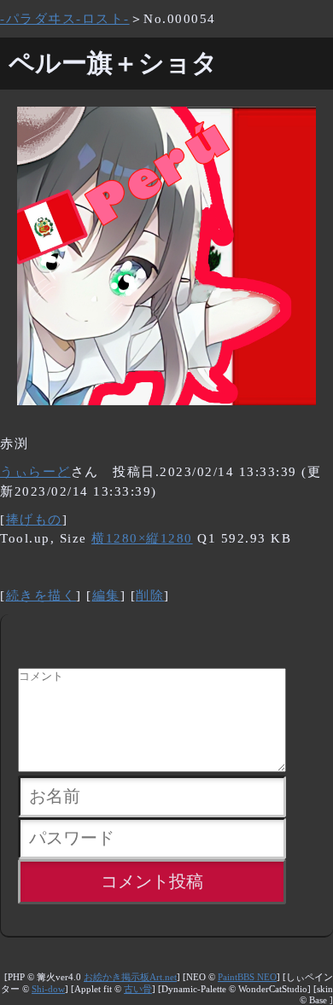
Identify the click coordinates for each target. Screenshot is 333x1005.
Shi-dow (48, 989)
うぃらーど (35, 472)
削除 (150, 595)
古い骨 (138, 989)
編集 (106, 595)
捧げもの (34, 519)
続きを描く (41, 595)
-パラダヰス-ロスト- (65, 19)
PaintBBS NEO (247, 977)
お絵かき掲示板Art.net (130, 977)
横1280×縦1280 (142, 538)
